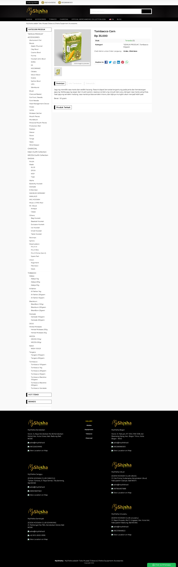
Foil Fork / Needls (35, 97)
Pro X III (34, 247)
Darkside (32, 187)
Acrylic (31, 161)
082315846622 (119, 531)
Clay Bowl (34, 49)
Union (31, 260)
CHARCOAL (64, 19)
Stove (31, 135)
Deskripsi (60, 83)
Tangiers (32, 352)
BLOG (119, 19)
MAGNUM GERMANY (37, 193)
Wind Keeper (34, 145)
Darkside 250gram (38, 320)
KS (32, 65)
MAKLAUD (33, 196)
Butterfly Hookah (35, 184)
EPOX (33, 170)
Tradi (33, 177)
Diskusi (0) (90, 83)
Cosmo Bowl (36, 52)
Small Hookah (36, 231)
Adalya (31, 276)
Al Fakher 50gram (37, 298)
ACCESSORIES (40, 19)
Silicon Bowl (35, 75)
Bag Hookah (35, 218)
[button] (146, 11)
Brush (31, 91)
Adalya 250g (35, 282)
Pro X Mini (35, 250)
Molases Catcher (35, 113)
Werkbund (35, 87)
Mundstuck (33, 120)
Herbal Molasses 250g (39, 329)
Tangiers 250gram (37, 358)
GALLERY (88, 421)
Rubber (32, 129)
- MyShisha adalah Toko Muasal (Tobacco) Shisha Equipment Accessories (89, 561)
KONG (33, 62)
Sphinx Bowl (36, 81)
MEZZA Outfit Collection (38, 155)
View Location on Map (38, 451)
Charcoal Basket (35, 94)
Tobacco (89, 434)
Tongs (31, 139)
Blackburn (33, 301)
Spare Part (35, 256)
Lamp (31, 110)
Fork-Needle (34, 101)
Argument (35, 263)
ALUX (33, 167)
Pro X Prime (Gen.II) (38, 253)
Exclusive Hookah (37, 224)
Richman (32, 238)
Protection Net (35, 126)
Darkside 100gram (38, 317)
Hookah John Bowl (38, 59)
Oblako (34, 71)
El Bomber (33, 190)
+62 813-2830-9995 (37, 535)
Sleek (33, 269)
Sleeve (31, 132)
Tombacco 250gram (38, 371)
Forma (33, 56)
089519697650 (36, 491)
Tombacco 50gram (38, 374)
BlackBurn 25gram (38, 310)
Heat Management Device (39, 104)
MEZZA (32, 336)
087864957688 (120, 489)
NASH (31, 346)
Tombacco (33, 362)
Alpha (31, 180)
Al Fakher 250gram (38, 295)
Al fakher (32, 289)
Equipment (89, 429)
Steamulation (34, 244)
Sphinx (32, 241)
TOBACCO (53, 19)
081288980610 (67, 3)
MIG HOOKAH (34, 199)
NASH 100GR (36, 349)
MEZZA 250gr (36, 342)
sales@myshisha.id (37, 443)
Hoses (31, 107)
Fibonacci (34, 266)
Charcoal (89, 438)
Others (32, 215)
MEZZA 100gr (36, 339)
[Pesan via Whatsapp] (144, 2)
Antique (34, 209)
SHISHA (29, 19)
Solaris (33, 78)
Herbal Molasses (35, 327)
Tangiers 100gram (37, 355)
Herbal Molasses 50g (39, 333)
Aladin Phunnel (36, 46)
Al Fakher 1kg (36, 291)
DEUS (31, 324)
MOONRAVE (35, 68)
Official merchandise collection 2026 (88, 19)
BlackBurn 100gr (37, 304)
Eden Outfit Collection (37, 152)
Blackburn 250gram (38, 307)
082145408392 (50, 3)
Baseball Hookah (37, 221)
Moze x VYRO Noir (36, 203)
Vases (31, 142)
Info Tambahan (75, 83)
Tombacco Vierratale (39, 388)
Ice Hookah (35, 228)
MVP (33, 174)
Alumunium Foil (35, 40)
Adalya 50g (35, 285)
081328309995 (36, 447)
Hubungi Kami (32, 3)
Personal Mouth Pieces (38, 123)
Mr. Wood (33, 206)
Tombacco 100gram (38, 364)
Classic (33, 212)
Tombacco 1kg (36, 368)
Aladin (31, 164)
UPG (32, 84)
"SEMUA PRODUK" (131, 45)
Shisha (89, 425)
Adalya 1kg (35, 279)
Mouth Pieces (34, 116)
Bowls (31, 43)
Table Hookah (36, 234)
